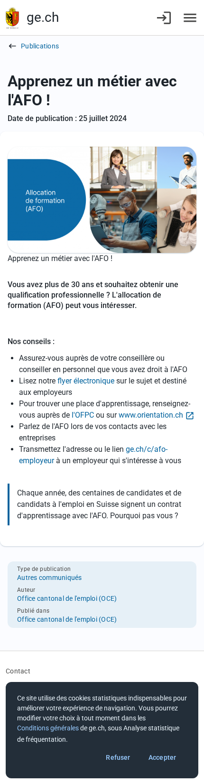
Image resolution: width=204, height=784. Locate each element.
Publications (40, 46)
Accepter (162, 757)
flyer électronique (86, 380)
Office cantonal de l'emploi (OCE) (67, 598)
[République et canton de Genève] (12, 17)
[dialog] (102, 730)
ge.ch (43, 17)
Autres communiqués (49, 577)
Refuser (118, 757)
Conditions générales (48, 728)
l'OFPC (83, 415)
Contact (18, 671)
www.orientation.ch (151, 415)
